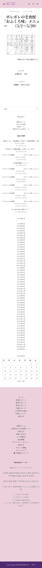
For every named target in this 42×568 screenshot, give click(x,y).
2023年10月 (21, 265)
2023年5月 (21, 277)
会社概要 (21, 439)
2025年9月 (21, 226)
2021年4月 (21, 335)
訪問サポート (21, 122)
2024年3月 (21, 254)
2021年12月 (21, 316)
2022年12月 (21, 289)
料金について (21, 413)
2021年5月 (21, 333)
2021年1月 (21, 342)
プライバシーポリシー (21, 442)
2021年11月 (21, 319)
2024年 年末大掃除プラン (20, 209)
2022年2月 (21, 312)
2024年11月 (21, 235)
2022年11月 (21, 291)
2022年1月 (21, 314)
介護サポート (21, 408)
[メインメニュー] (37, 3)
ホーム (21, 397)
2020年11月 (21, 344)
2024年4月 (21, 251)
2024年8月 (21, 242)
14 (26, 371)
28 (26, 378)
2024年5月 (21, 249)
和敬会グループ (22, 453)
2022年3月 (21, 310)
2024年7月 (21, 245)
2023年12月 (21, 261)
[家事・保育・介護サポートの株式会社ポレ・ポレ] (9, 4)
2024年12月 (21, 233)
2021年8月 (21, 326)
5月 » (23, 381)
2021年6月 (21, 330)
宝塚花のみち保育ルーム (21, 129)
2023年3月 (21, 282)
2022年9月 (21, 296)
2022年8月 (21, 298)
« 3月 (18, 381)
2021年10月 (21, 321)
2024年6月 (21, 247)
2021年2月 (21, 340)
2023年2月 (21, 284)
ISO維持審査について (20, 163)
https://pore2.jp (22, 500)
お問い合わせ (21, 434)
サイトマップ (21, 450)
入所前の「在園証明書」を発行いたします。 (20, 149)
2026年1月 (21, 224)
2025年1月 (21, 231)
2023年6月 (21, 275)
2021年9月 (21, 323)
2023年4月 (21, 279)
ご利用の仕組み (21, 411)
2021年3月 (21, 337)
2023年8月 (21, 270)
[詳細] (33, 3)
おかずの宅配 (27, 11)
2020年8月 (21, 349)
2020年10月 (21, 347)
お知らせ (21, 416)
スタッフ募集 (21, 447)
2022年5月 (21, 305)
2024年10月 (21, 238)
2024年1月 (21, 258)
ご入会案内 (21, 437)
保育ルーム (21, 127)
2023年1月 (21, 286)
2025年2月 (21, 228)
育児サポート (21, 405)
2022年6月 (21, 303)
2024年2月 (21, 256)
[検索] (29, 3)
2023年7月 (21, 272)
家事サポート (21, 403)
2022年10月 (21, 293)
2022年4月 (21, 307)
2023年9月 (21, 268)
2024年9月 (21, 240)
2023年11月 (21, 263)
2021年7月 (21, 328)
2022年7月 (21, 300)
